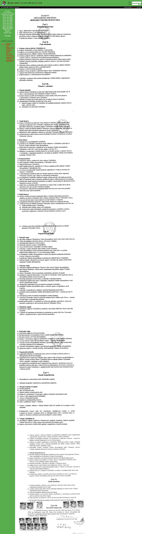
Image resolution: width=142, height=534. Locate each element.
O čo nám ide (8, 12)
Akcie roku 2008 (7, 18)
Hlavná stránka (127, 7)
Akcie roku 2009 (7, 20)
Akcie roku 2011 (7, 23)
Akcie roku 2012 (7, 25)
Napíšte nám (7, 32)
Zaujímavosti (7, 29)
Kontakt (139, 7)
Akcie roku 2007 (7, 17)
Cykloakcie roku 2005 (7, 14)
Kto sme (7, 11)
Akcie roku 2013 (7, 26)
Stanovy (7, 31)
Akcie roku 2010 (7, 22)
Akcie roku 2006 (7, 15)
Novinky (134, 7)
